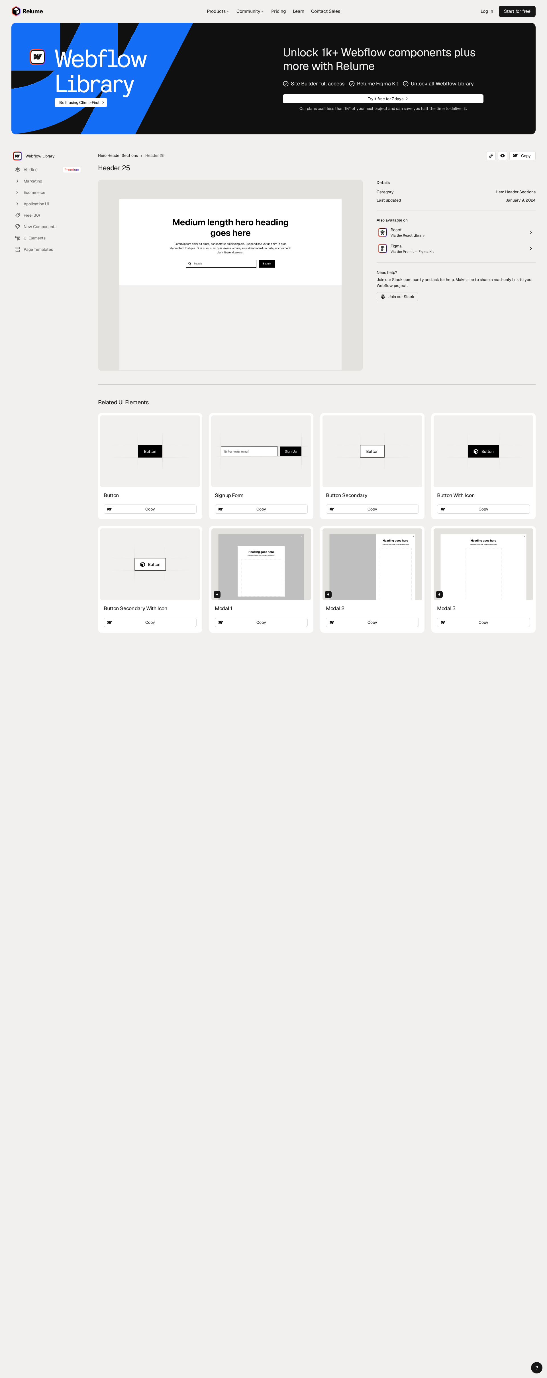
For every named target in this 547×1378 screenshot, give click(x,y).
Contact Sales (325, 11)
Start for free (517, 11)
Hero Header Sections (118, 155)
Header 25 (155, 155)
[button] (536, 1367)
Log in (487, 11)
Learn (298, 11)
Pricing (278, 11)
